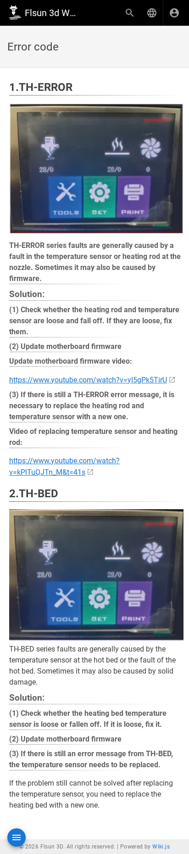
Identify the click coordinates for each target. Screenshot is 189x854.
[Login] (174, 13)
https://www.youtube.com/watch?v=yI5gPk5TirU (88, 380)
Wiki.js (161, 846)
